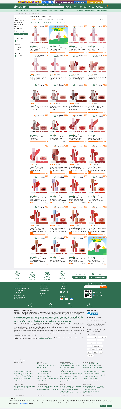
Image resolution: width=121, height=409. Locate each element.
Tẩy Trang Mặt (40, 371)
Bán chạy (40, 19)
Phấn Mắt (62, 376)
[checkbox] (15, 41)
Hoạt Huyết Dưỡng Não (96, 367)
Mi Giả (96, 389)
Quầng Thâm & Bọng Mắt (65, 392)
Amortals (57, 321)
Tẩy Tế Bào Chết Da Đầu (94, 373)
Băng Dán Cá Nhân (41, 386)
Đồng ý (109, 405)
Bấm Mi (92, 389)
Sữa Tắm (16, 386)
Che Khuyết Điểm (74, 373)
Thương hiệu (38, 10)
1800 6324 (79, 277)
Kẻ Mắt (79, 375)
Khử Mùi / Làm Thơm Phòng (20, 373)
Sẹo (73, 392)
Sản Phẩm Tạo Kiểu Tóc (88, 378)
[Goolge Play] (97, 295)
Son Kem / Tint (63, 378)
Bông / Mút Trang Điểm (19, 380)
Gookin (42, 321)
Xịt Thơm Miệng (63, 367)
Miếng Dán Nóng (24, 375)
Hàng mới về (44, 10)
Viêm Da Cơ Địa (78, 392)
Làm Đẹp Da (86, 386)
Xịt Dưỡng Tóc (86, 376)
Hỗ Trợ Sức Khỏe (87, 365)
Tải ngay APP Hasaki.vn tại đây (45, 338)
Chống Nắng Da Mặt (41, 380)
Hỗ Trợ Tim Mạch (95, 363)
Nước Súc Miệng (64, 365)
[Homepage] (20, 6)
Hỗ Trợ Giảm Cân (100, 386)
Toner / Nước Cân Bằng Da (43, 375)
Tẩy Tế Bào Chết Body (29, 386)
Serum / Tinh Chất (54, 375)
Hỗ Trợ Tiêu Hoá (87, 363)
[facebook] (61, 292)
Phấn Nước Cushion (64, 373)
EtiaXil (38, 321)
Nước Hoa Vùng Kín (41, 367)
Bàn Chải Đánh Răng (64, 363)
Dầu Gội (85, 371)
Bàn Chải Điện (71, 367)
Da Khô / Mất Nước (77, 386)
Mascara (67, 376)
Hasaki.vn (74, 325)
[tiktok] (67, 292)
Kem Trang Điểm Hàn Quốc (33, 13)
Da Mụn (68, 387)
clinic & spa (56, 10)
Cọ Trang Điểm (71, 380)
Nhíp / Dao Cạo (95, 391)
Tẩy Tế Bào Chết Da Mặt (42, 373)
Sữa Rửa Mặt (47, 371)
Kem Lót (62, 371)
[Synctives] (69, 304)
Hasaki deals (25, 10)
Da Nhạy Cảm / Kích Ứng (75, 387)
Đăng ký (103, 287)
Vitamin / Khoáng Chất (88, 387)
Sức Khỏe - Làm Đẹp (19, 16)
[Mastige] (90, 305)
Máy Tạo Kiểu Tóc (87, 380)
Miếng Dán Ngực (27, 378)
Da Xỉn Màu (74, 389)
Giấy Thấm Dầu (63, 381)
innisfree (35, 321)
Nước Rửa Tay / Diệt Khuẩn (20, 376)
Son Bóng (74, 378)
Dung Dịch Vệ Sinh (18, 378)
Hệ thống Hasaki (98, 277)
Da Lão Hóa (62, 387)
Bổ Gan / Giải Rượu (96, 365)
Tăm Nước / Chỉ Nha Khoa (74, 365)
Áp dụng (21, 34)
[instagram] (64, 292)
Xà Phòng (20, 386)
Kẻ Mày (75, 375)
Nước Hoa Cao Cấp (51, 365)
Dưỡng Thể (16, 387)
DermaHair (61, 10)
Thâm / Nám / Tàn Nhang (65, 391)
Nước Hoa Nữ (40, 363)
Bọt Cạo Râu (16, 375)
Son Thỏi (69, 378)
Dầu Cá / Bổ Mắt (87, 367)
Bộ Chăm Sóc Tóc (96, 380)
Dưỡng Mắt (50, 378)
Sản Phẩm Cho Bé (18, 22)
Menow (66, 321)
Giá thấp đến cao (49, 19)
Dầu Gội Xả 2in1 (101, 371)
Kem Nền (66, 371)
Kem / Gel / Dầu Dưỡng (42, 378)
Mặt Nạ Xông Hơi (32, 375)
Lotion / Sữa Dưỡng (47, 376)
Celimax (47, 321)
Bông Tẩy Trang (64, 380)
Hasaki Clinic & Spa (18, 24)
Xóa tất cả (62, 22)
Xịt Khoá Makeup (69, 375)
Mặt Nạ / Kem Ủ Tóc (87, 375)
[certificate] (97, 314)
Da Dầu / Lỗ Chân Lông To (66, 386)
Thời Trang (16, 18)
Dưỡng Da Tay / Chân (24, 387)
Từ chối (103, 405)
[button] (21, 41)
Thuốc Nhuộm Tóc (94, 376)
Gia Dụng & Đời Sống (19, 20)
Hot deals (31, 10)
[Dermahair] (50, 305)
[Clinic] (31, 305)
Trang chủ (16, 13)
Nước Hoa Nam (47, 363)
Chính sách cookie (23, 403)
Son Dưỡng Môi (73, 376)
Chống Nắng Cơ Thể (18, 389)
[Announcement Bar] (60, 1)
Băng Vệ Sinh (17, 371)
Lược (96, 378)
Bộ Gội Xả (85, 373)
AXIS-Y (70, 321)
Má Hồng (80, 373)
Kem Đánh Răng (73, 363)
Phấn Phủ (62, 375)
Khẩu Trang (55, 386)
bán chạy (50, 10)
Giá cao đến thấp (59, 19)
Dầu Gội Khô (94, 371)
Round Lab (51, 321)
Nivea (15, 321)
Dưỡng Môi (56, 378)
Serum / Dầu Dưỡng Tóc (98, 375)
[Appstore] (97, 292)
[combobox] (102, 19)
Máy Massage (40, 387)
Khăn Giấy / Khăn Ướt (25, 371)
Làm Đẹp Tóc (92, 386)
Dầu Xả (89, 371)
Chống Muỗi (30, 376)
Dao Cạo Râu (30, 373)
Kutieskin (61, 321)
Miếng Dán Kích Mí (87, 391)
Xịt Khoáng (39, 376)
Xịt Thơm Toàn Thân (41, 365)
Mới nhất (33, 19)
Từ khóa (22, 13)
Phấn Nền (71, 371)
